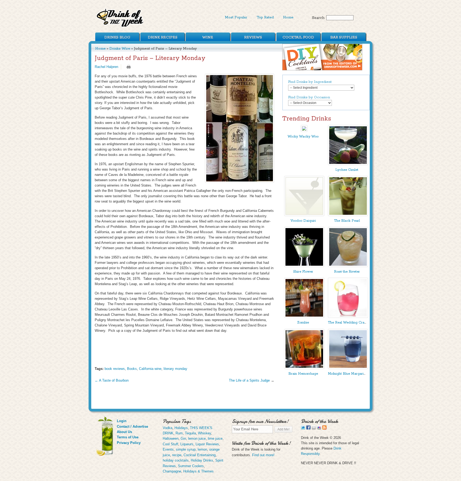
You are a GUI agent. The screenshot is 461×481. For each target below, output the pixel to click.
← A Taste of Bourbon (112, 380)
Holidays (181, 428)
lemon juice (197, 438)
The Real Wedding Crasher (349, 322)
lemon (202, 449)
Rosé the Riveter (347, 271)
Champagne (172, 471)
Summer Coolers (191, 466)
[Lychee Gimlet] (348, 164)
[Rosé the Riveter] (348, 266)
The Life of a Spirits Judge (249, 380)
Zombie (303, 322)
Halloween (170, 438)
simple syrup (186, 449)
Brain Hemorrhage (303, 373)
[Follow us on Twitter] (303, 428)
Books (132, 369)
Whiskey (204, 433)
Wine (207, 37)
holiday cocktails (176, 460)
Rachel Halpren (106, 67)
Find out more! (263, 455)
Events (168, 449)
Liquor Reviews (207, 444)
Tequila (190, 433)
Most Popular (236, 17)
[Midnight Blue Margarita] (348, 368)
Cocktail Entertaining (200, 455)
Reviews (253, 37)
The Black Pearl (347, 221)
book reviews (115, 369)
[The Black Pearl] (348, 215)
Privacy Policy (129, 443)
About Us (124, 432)
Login (121, 421)
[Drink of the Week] (120, 26)
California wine (150, 369)
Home (288, 17)
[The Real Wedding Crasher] (348, 317)
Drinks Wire (119, 48)
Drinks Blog (117, 37)
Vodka (167, 428)
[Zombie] (304, 317)
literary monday (175, 369)
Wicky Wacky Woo (303, 136)
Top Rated (265, 17)
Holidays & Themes (198, 471)
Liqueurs (186, 444)
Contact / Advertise (132, 427)
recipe (176, 455)
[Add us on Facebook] (308, 428)
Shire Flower (303, 271)
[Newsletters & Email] (314, 428)
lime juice (215, 438)
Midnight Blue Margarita (347, 373)
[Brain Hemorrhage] (304, 368)
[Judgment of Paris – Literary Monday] (239, 128)
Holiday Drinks (202, 460)
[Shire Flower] (304, 266)
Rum (179, 433)
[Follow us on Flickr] (319, 428)
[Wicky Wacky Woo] (304, 131)
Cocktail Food (298, 37)
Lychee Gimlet (346, 170)
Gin (183, 438)
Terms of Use (127, 437)
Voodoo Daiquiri (303, 221)
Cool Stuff (170, 444)
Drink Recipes (162, 37)
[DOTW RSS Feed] (324, 428)
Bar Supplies (343, 37)
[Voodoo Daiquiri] (304, 215)
